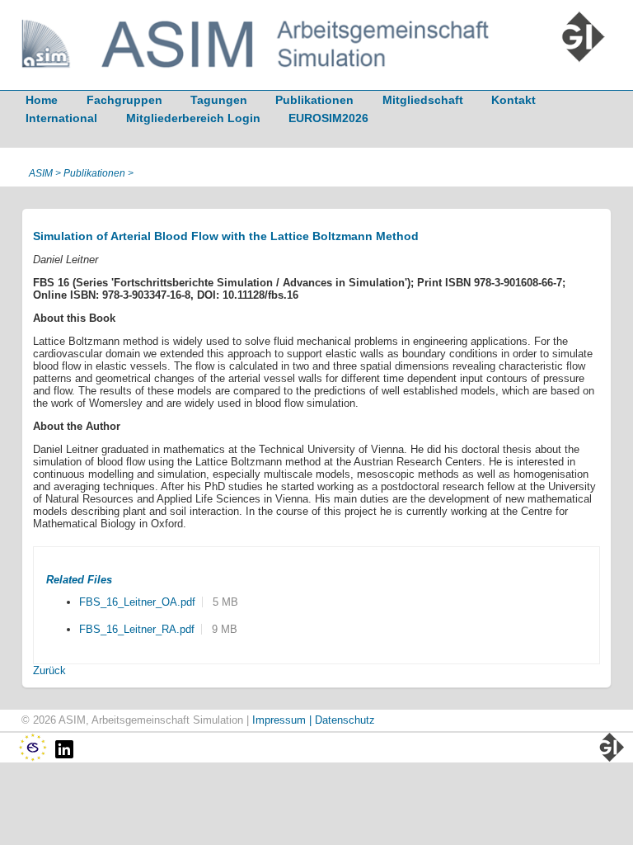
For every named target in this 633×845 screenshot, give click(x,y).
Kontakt (513, 99)
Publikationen (314, 99)
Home (42, 99)
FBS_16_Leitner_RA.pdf (137, 629)
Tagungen (218, 99)
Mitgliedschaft (422, 99)
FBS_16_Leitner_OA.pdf (137, 602)
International (61, 118)
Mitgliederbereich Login (193, 118)
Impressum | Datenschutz (313, 720)
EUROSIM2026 (328, 118)
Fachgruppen (124, 99)
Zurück (49, 670)
